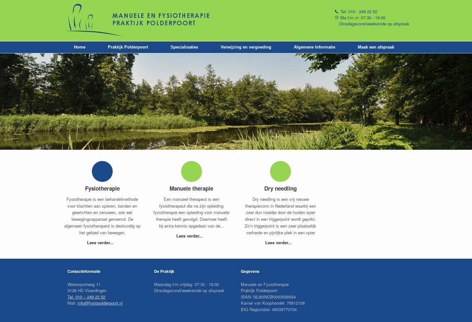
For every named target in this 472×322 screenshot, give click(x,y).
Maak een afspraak (376, 47)
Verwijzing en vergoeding (246, 47)
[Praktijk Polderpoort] (144, 20)
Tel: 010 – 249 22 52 (86, 297)
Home (79, 47)
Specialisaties (184, 47)
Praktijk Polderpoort (128, 47)
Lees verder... (101, 242)
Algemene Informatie (314, 47)
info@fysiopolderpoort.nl (100, 303)
